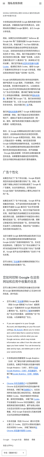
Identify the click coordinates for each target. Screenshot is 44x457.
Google (6, 440)
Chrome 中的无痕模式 (16, 383)
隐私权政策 (13, 112)
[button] (4, 3)
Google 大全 (17, 440)
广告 (27, 105)
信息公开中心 (8, 445)
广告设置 (15, 262)
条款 (33, 440)
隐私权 (26, 440)
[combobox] (14, 453)
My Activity (18, 330)
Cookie (36, 399)
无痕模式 (27, 390)
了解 (29, 311)
